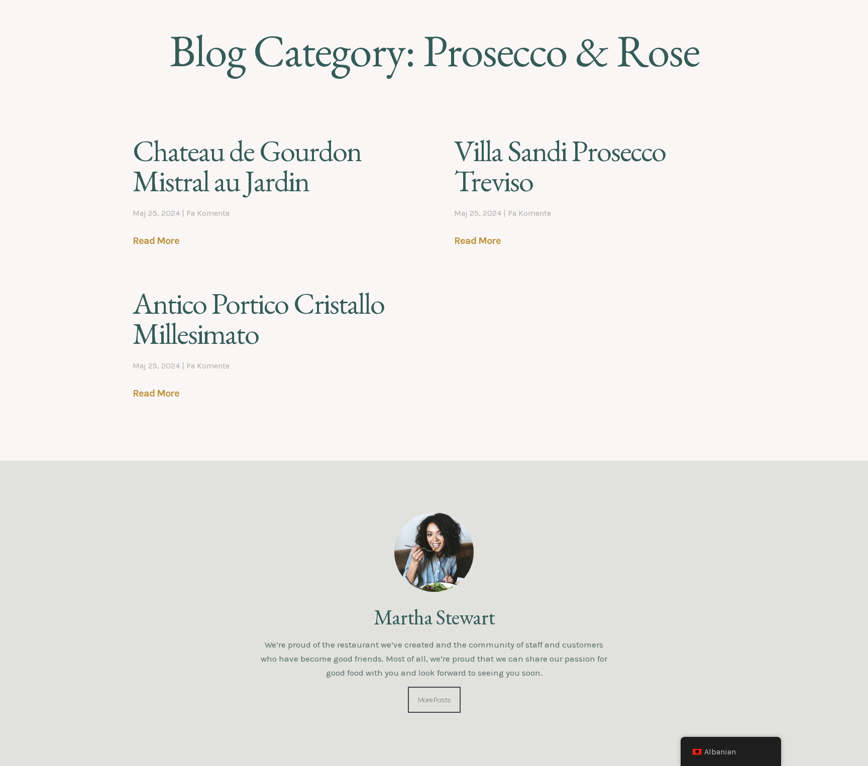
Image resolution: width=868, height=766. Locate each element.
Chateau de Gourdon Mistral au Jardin (247, 165)
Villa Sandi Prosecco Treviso (560, 165)
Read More (156, 240)
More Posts (434, 699)
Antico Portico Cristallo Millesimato (258, 318)
